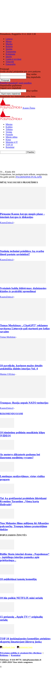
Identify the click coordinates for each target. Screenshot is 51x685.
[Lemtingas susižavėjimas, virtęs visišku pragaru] (7, 471)
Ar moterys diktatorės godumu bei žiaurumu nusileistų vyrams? (20, 456)
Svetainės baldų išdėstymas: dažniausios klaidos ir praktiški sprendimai (23, 290)
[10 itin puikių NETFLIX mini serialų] (7, 592)
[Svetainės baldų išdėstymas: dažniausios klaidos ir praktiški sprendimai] (23, 282)
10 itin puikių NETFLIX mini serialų (21, 597)
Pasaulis (9, 134)
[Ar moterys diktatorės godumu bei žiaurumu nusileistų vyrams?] (7, 449)
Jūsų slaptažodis (33, 77)
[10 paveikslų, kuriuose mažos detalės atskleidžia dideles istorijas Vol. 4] (23, 360)
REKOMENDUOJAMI (11, 413)
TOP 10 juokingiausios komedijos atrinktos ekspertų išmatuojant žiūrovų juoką (25, 640)
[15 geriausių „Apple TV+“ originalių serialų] (7, 611)
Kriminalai (10, 54)
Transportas (11, 51)
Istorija (9, 56)
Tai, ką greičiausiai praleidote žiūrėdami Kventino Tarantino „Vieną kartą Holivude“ (23, 501)
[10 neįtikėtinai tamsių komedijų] (7, 573)
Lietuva (9, 39)
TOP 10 (9, 144)
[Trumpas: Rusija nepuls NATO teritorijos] (23, 397)
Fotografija (10, 64)
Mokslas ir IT (12, 142)
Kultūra (9, 127)
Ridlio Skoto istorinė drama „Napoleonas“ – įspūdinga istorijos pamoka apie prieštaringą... (24, 557)
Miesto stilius (11, 137)
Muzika (9, 44)
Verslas (9, 132)
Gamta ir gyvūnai (13, 59)
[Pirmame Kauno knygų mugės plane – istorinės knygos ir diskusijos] (23, 208)
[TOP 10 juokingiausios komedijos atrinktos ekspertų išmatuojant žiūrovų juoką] (7, 633)
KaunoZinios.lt (6, 222)
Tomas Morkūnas (8, 337)
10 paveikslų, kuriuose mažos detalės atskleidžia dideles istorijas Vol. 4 (21, 367)
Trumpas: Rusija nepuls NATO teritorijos (24, 402)
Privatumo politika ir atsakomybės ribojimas (21, 653)
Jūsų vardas (31, 74)
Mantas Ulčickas (7, 374)
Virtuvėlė (10, 61)
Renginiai (10, 147)
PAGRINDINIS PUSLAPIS (29, 177)
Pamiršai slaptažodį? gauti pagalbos (16, 83)
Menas (9, 41)
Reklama (4, 655)
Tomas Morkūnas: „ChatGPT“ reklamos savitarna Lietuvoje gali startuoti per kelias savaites (25, 328)
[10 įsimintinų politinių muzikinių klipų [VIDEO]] (7, 427)
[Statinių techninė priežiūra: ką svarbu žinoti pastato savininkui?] (23, 245)
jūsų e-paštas (32, 90)
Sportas (9, 49)
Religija (9, 46)
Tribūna (9, 129)
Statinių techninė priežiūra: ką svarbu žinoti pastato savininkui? (22, 253)
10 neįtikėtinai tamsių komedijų (18, 579)
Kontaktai (15, 655)
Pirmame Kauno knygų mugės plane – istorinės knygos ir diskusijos (22, 215)
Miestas (9, 124)
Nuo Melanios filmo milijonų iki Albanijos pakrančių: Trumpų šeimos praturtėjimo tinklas (24, 526)
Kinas (8, 139)
